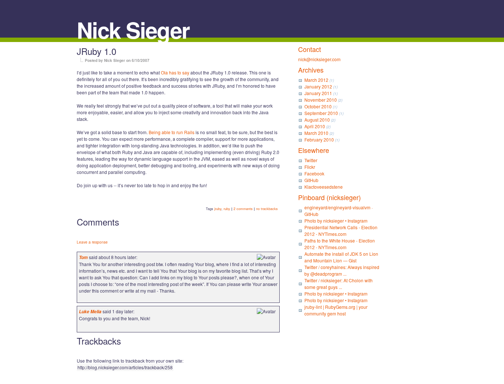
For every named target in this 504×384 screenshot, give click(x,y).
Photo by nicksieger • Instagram (335, 220)
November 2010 (320, 100)
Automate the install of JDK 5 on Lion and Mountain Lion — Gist (341, 257)
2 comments (243, 208)
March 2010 (316, 133)
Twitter (310, 160)
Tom (83, 257)
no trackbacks (267, 208)
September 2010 (321, 113)
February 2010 (319, 139)
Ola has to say (175, 72)
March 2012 (316, 80)
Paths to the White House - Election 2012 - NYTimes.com (339, 243)
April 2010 (314, 126)
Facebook (314, 173)
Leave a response (92, 242)
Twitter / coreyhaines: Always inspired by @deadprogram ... (341, 270)
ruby (227, 208)
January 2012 (318, 86)
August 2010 (317, 119)
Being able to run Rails (171, 132)
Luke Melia (90, 311)
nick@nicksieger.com (319, 59)
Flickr (309, 167)
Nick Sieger (133, 29)
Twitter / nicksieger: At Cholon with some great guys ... (338, 283)
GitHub (311, 180)
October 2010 (318, 106)
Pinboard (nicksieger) (329, 197)
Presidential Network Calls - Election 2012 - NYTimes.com (340, 230)
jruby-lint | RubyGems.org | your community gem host (335, 310)
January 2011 (318, 93)
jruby (217, 208)
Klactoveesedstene (323, 187)
